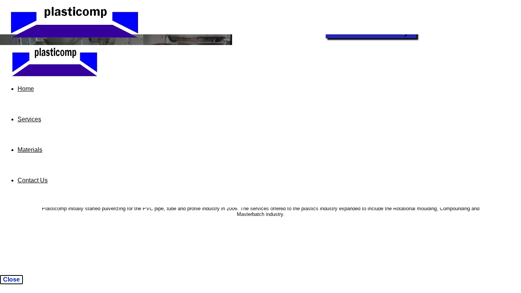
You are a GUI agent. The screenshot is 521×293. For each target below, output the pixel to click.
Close (11, 279)
